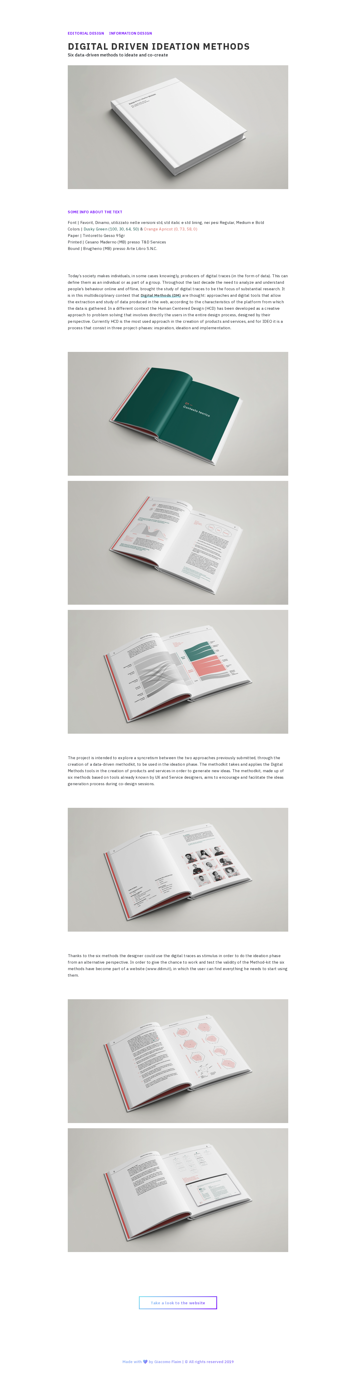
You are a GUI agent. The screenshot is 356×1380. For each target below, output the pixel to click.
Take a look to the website (178, 1302)
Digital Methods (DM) (161, 295)
